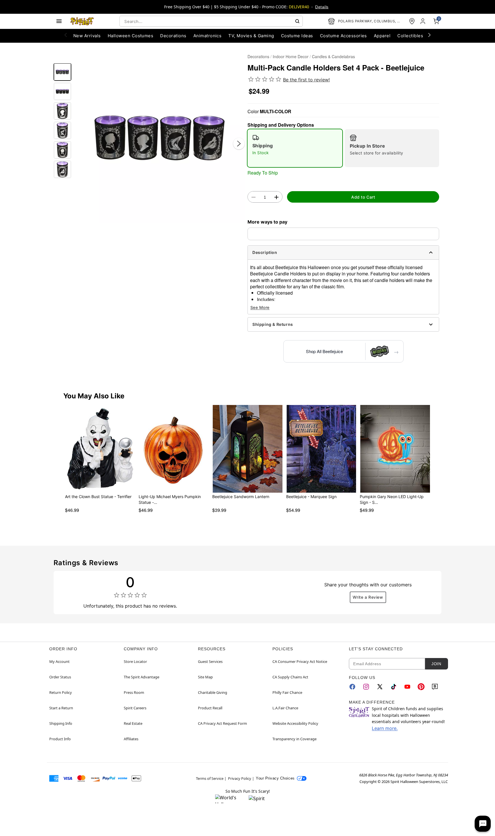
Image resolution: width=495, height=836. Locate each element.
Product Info (60, 738)
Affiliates (131, 738)
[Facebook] (352, 686)
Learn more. (385, 728)
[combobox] (211, 21)
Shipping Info (60, 723)
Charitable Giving (212, 692)
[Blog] (434, 686)
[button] (159, 138)
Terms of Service (209, 778)
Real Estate (133, 723)
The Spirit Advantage (141, 677)
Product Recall (210, 707)
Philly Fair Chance (287, 692)
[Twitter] (379, 686)
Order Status (60, 677)
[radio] (294, 148)
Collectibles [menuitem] (410, 35)
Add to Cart (363, 197)
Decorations (258, 56)
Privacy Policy (239, 778)
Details (321, 7)
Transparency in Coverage (294, 738)
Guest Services (210, 661)
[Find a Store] (412, 21)
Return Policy (60, 692)
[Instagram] (366, 686)
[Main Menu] (59, 21)
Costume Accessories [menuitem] (343, 35)
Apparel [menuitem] (382, 35)
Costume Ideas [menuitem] (297, 35)
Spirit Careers (135, 707)
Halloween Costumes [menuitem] (131, 35)
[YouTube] (407, 686)
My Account (59, 661)
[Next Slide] (239, 143)
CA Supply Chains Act (290, 677)
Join (436, 663)
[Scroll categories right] (429, 34)
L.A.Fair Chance (285, 707)
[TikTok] (393, 686)
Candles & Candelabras (333, 56)
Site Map (205, 677)
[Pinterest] (421, 686)
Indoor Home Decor (291, 56)
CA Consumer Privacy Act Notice (299, 661)
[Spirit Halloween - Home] (82, 21)
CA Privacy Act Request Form (222, 723)
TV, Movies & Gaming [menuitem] (251, 35)
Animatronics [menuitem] (207, 35)
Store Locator (135, 661)
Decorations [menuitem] (173, 35)
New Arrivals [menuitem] (87, 35)
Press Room (134, 692)
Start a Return (61, 707)
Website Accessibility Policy (295, 723)
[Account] (423, 21)
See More (260, 307)
